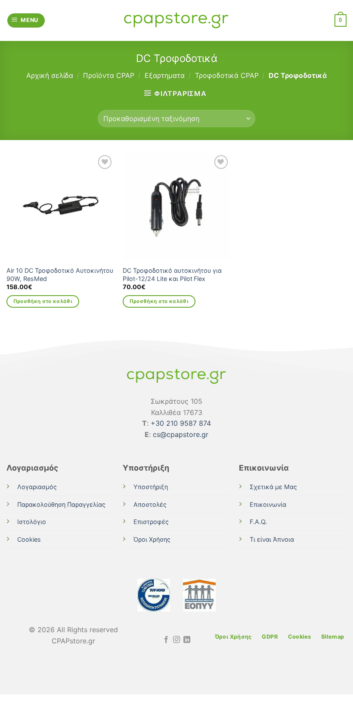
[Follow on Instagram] (176, 640)
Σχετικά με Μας (273, 486)
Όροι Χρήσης (151, 539)
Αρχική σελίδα (49, 75)
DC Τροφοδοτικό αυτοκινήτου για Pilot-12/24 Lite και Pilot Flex (172, 274)
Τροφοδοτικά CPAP (227, 75)
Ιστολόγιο (31, 521)
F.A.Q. (258, 521)
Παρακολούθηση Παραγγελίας (61, 504)
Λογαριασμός (37, 486)
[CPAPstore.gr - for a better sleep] (176, 20)
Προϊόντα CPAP (108, 75)
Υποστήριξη (150, 486)
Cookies (29, 539)
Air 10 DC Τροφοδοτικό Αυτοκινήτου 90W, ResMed (59, 274)
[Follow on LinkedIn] (186, 640)
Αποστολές (150, 504)
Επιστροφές (151, 521)
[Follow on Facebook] (165, 640)
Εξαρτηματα (165, 75)
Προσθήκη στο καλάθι (43, 301)
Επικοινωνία (268, 504)
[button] (26, 20)
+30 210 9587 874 (181, 423)
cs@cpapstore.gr (180, 434)
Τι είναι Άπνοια (272, 539)
